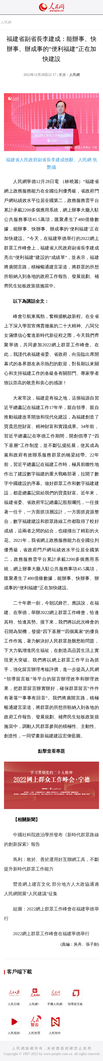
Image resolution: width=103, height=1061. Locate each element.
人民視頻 (14, 1033)
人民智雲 (34, 1033)
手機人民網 (54, 1004)
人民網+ (34, 1004)
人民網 (6, 22)
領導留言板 (75, 1004)
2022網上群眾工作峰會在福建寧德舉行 (51, 933)
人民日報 (14, 1004)
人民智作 (55, 1033)
